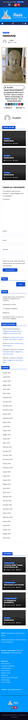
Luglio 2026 (6, 377)
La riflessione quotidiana (10, 308)
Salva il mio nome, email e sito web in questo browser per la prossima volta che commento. (14, 263)
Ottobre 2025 (7, 414)
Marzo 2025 (6, 443)
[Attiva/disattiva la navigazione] (13, 23)
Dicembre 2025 (7, 406)
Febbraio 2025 (7, 447)
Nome (5, 231)
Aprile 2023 (6, 538)
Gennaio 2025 (7, 451)
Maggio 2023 (6, 534)
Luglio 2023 (6, 525)
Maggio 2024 (7, 484)
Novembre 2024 (8, 459)
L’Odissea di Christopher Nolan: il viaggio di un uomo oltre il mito (13, 352)
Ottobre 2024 (7, 463)
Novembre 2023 (8, 509)
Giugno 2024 (7, 480)
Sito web (5, 249)
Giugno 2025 (6, 430)
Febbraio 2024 (7, 496)
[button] (22, 23)
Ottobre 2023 (7, 513)
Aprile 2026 (6, 389)
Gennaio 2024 (7, 500)
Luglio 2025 (6, 426)
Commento (6, 199)
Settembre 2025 (7, 418)
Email (5, 240)
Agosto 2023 (6, 521)
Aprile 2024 (6, 488)
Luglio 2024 (6, 476)
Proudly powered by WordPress (9, 715)
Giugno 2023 (6, 529)
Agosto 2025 (6, 422)
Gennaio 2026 (7, 401)
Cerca (4, 279)
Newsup (23, 715)
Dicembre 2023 (7, 505)
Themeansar (14, 717)
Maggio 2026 (7, 385)
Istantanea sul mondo (9, 304)
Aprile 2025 (6, 439)
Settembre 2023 (7, 517)
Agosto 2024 (7, 472)
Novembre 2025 (8, 410)
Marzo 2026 (6, 393)
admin (12, 40)
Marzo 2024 (6, 492)
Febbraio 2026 (7, 397)
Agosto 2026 (6, 373)
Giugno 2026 (6, 381)
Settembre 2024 (8, 467)
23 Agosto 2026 (10, 569)
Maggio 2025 (6, 434)
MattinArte (6, 32)
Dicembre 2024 (7, 455)
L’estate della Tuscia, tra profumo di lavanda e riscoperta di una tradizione (13, 298)
